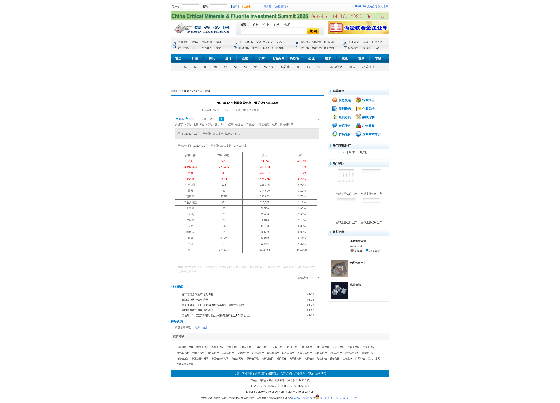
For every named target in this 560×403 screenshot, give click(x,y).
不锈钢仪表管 (358, 240)
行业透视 (183, 47)
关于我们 (260, 373)
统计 (228, 58)
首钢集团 (335, 358)
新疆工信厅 (218, 347)
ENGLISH (360, 6)
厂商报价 (280, 42)
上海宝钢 (347, 358)
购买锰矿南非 (358, 262)
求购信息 (317, 47)
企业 (266, 24)
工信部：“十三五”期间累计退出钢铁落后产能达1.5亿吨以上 (216, 315)
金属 (352, 67)
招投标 (294, 58)
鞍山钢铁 (322, 358)
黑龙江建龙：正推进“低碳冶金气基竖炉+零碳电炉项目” (213, 304)
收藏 (181, 118)
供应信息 (305, 42)
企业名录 (367, 108)
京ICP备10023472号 (303, 398)
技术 (328, 58)
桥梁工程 (281, 358)
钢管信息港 (183, 358)
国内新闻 (205, 90)
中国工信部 (202, 347)
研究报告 (353, 47)
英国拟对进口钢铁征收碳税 (197, 310)
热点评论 (207, 47)
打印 (191, 118)
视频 (195, 42)
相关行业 (368, 67)
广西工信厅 (353, 347)
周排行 (353, 152)
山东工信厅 (228, 352)
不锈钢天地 (253, 358)
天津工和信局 (352, 352)
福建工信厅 (258, 352)
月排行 (364, 152)
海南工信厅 (338, 347)
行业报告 (367, 100)
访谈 (218, 42)
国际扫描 (207, 42)
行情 (195, 58)
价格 (256, 24)
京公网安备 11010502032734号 (338, 398)
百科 (365, 42)
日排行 (342, 152)
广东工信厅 (368, 347)
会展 (287, 24)
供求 (277, 24)
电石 (320, 67)
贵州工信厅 (293, 347)
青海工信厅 (248, 347)
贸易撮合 (344, 134)
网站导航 (247, 373)
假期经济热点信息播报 (195, 299)
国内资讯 (183, 42)
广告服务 (367, 125)
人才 (377, 47)
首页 (178, 58)
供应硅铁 (355, 284)
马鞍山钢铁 (295, 358)
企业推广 (305, 47)
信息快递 (344, 100)
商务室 (267, 6)
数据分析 (268, 47)
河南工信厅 (213, 352)
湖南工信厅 (183, 352)
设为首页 (372, 6)
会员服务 (365, 47)
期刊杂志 (344, 108)
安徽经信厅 (243, 352)
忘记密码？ (282, 6)
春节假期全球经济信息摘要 (197, 294)
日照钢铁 (360, 358)
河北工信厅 (336, 352)
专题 (218, 47)
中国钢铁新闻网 (220, 358)
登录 (198, 327)
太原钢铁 (309, 358)
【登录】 (235, 6)
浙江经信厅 (273, 352)
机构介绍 (377, 42)
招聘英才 (273, 373)
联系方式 (374, 251)
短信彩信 (344, 117)
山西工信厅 (321, 352)
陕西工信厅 (263, 347)
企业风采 (353, 42)
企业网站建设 (371, 134)
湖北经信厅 (198, 352)
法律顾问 (320, 373)
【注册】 (246, 6)
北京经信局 (368, 352)
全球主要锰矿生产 (346, 193)
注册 (205, 327)
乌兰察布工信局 (185, 347)
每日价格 (244, 42)
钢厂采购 (256, 42)
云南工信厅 (278, 347)
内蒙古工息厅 (304, 352)
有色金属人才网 (185, 364)
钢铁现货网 (268, 358)
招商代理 (329, 47)
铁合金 (268, 67)
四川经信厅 (308, 347)
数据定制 (367, 117)
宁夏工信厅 (233, 347)
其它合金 (336, 67)
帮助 (310, 373)
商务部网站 (237, 358)
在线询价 (359, 251)
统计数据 (244, 47)
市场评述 (268, 42)
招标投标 (317, 42)
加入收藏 (383, 6)
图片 (195, 47)
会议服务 (344, 125)
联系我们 (286, 373)
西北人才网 (374, 358)
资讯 (243, 24)
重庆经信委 (323, 347)
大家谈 (280, 47)
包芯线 (285, 67)
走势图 (256, 47)
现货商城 (329, 42)
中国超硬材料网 (200, 358)
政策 (345, 58)
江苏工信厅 (288, 352)
